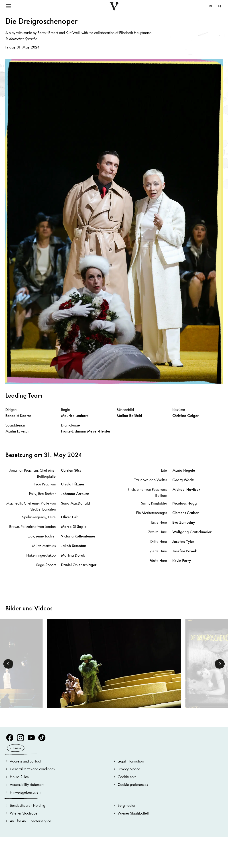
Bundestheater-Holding (27, 805)
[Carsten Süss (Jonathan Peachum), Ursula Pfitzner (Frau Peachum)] (114, 663)
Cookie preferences (133, 784)
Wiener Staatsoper (24, 813)
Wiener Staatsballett (133, 813)
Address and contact (25, 761)
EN (218, 6)
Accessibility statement (27, 784)
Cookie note (127, 776)
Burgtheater (126, 805)
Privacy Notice (129, 768)
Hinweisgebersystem (25, 792)
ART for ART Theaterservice (30, 820)
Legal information (131, 761)
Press (17, 747)
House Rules (19, 776)
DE (211, 6)
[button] (8, 664)
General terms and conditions (32, 768)
